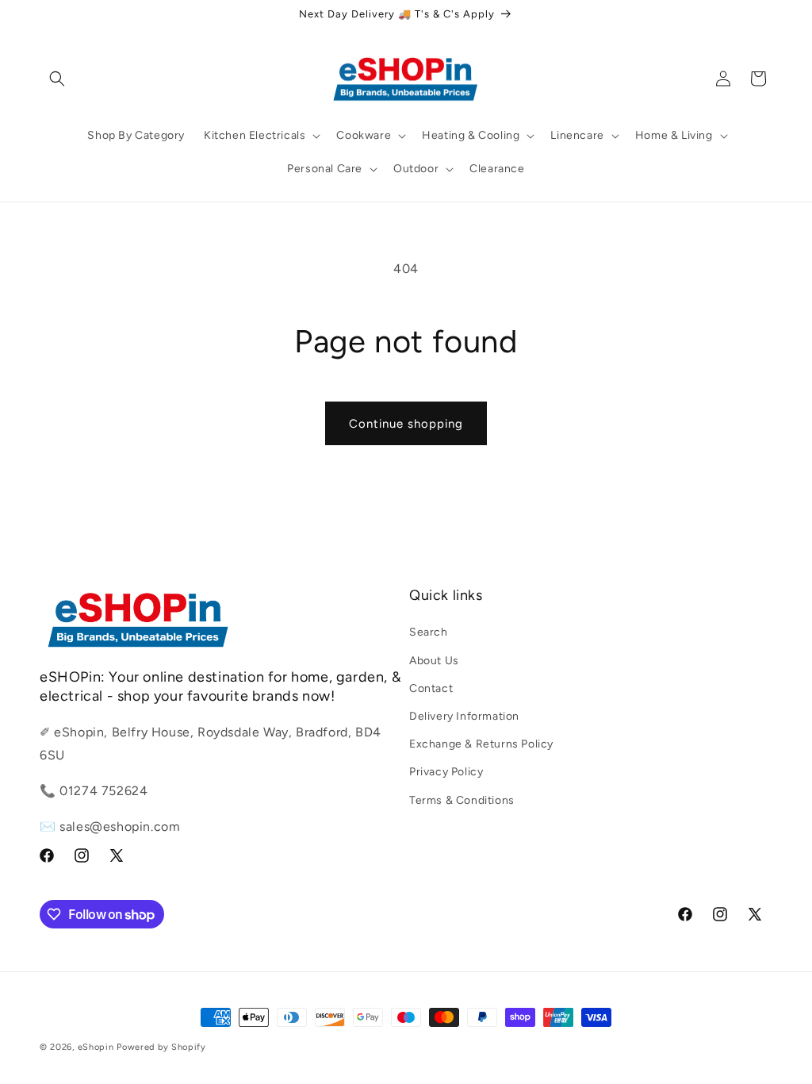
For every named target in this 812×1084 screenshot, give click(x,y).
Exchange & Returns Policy (481, 744)
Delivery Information (464, 716)
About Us (434, 660)
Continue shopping (406, 424)
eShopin (96, 1047)
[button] (57, 78)
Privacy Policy (446, 771)
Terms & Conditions (462, 800)
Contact (431, 688)
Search (428, 632)
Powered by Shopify (161, 1047)
